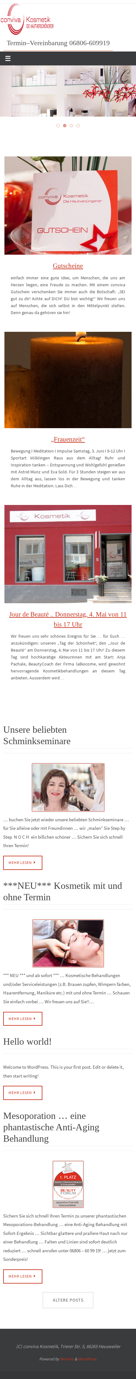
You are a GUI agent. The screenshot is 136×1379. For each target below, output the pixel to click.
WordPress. (87, 1359)
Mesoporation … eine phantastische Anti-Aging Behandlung (51, 1127)
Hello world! (27, 1041)
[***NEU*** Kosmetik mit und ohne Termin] (68, 943)
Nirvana (67, 1359)
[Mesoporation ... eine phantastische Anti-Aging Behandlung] (68, 1184)
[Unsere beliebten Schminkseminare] (68, 787)
